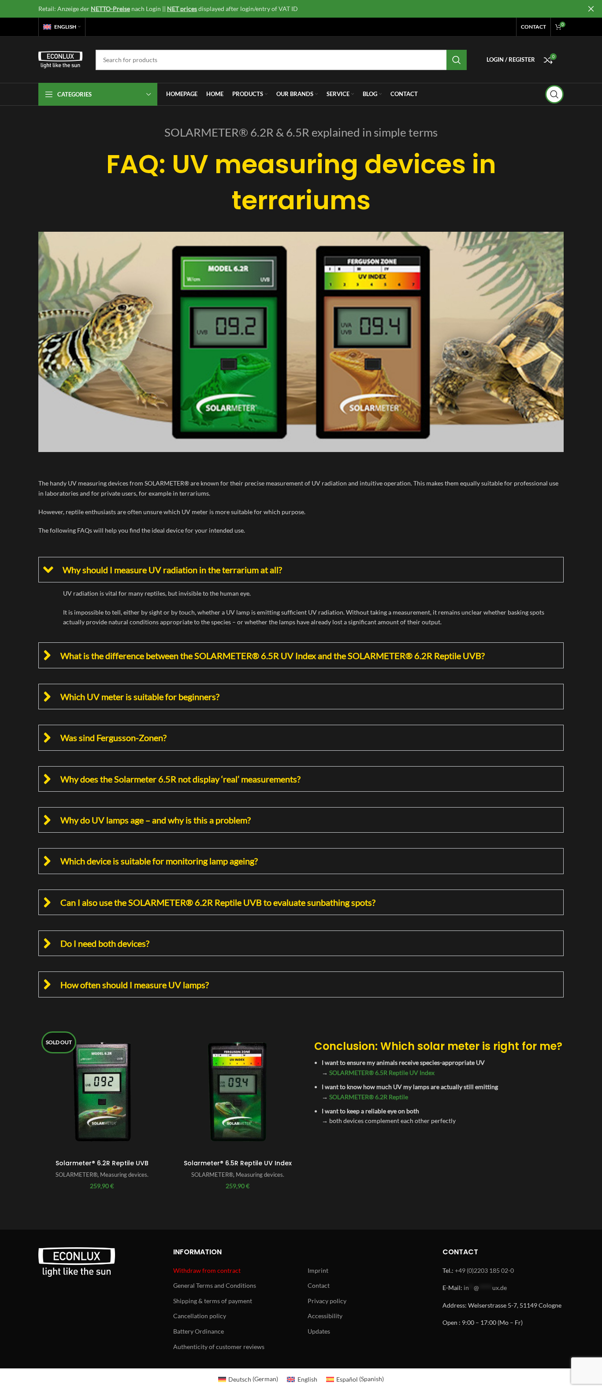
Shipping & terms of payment (212, 1301)
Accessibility (325, 1316)
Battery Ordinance (198, 1331)
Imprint (318, 1270)
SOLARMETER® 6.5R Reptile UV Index (382, 1072)
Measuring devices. (124, 1174)
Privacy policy (327, 1301)
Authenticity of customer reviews (218, 1346)
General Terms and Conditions (214, 1285)
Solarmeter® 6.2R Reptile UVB (102, 1163)
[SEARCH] (456, 60)
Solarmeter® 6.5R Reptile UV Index (238, 1163)
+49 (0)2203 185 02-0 (484, 1270)
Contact (319, 1285)
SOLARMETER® (76, 1174)
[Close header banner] (591, 9)
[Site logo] (60, 59)
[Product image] (101, 1091)
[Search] (554, 94)
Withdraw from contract (207, 1270)
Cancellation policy (199, 1316)
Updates (319, 1331)
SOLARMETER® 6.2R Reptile (368, 1097)
